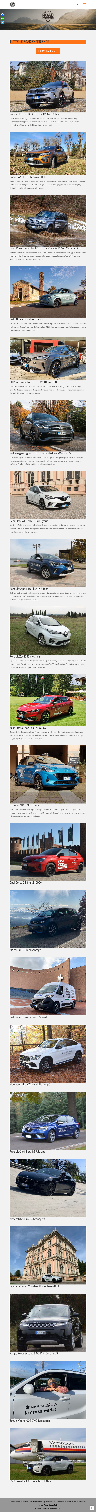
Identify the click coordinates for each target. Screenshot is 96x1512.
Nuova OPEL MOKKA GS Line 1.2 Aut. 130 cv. (34, 114)
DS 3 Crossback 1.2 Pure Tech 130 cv (30, 1481)
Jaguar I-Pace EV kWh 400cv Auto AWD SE (35, 1286)
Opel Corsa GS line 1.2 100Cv (26, 882)
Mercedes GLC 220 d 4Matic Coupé (30, 1084)
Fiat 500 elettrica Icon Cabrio (26, 319)
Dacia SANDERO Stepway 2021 (27, 177)
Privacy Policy (43, 1505)
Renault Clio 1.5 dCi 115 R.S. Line (27, 1151)
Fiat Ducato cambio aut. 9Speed (28, 1017)
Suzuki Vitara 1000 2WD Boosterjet (30, 1420)
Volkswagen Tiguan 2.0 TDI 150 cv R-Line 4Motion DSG (41, 453)
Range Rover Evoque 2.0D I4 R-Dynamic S (34, 1353)
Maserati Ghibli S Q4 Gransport (27, 1219)
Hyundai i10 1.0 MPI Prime (24, 805)
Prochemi (37, 1502)
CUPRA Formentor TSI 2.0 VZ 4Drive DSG (33, 382)
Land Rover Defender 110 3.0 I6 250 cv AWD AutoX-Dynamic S (45, 248)
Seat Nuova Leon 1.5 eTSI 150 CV (28, 728)
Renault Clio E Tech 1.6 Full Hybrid (29, 521)
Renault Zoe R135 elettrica (25, 656)
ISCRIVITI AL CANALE (48, 50)
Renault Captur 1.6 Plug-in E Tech (29, 588)
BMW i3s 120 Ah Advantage (25, 950)
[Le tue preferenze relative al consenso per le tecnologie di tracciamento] (92, 1508)
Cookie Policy (53, 1505)
